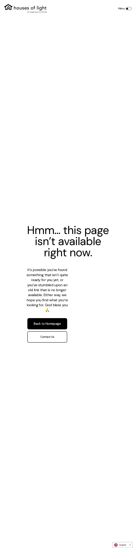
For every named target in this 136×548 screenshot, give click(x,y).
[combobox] (122, 545)
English (122, 545)
